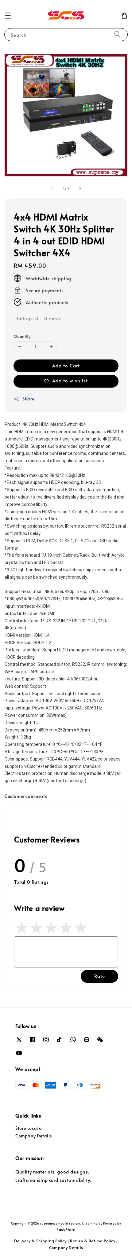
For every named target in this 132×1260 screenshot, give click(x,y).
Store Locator (29, 1128)
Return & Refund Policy (92, 1240)
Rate (99, 976)
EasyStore (66, 1229)
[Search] (117, 34)
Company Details (33, 1136)
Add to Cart (66, 365)
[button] (7, 15)
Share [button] (28, 399)
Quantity (22, 336)
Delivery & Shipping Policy (40, 1240)
